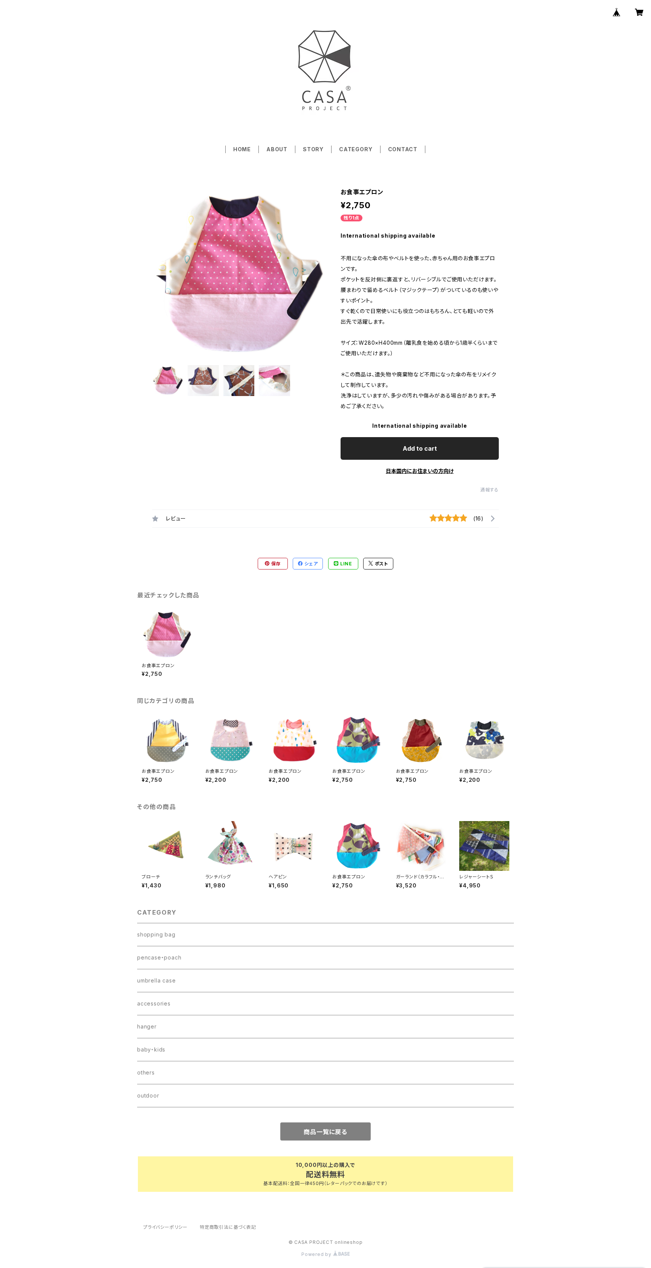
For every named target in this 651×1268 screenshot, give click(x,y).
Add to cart (420, 448)
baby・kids (151, 1049)
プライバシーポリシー (165, 1227)
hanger (147, 1026)
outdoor (148, 1095)
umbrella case (156, 980)
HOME (242, 149)
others (146, 1072)
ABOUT (276, 149)
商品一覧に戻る (325, 1132)
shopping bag (156, 934)
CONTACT (403, 149)
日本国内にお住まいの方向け (420, 471)
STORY (313, 149)
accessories (154, 1003)
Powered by (317, 1254)
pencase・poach (159, 957)
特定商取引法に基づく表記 (228, 1227)
